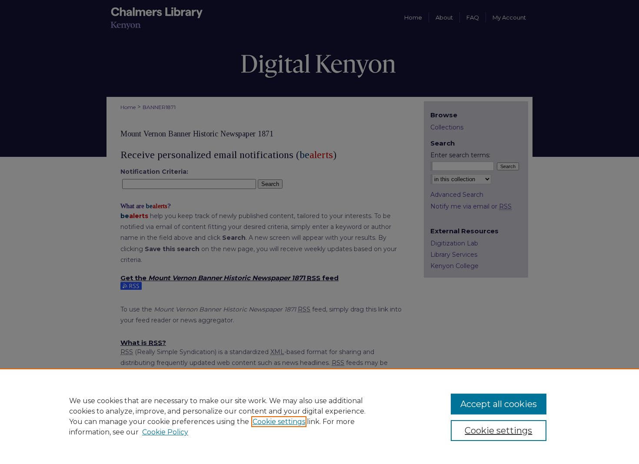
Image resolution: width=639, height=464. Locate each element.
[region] (319, 416)
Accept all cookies (498, 404)
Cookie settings (279, 422)
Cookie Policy (165, 432)
